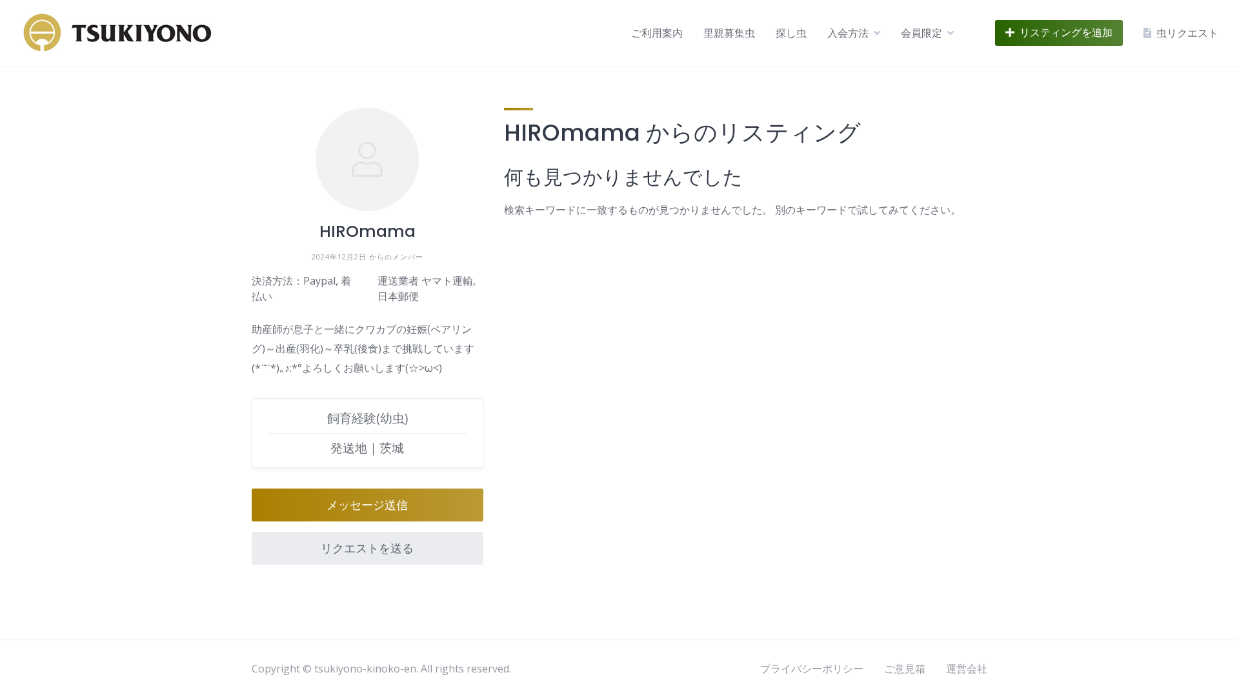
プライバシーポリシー (811, 669)
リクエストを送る (367, 548)
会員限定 (921, 33)
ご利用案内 (657, 33)
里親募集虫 (729, 33)
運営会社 (966, 669)
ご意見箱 (904, 669)
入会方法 (848, 33)
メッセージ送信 (367, 505)
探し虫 (791, 33)
